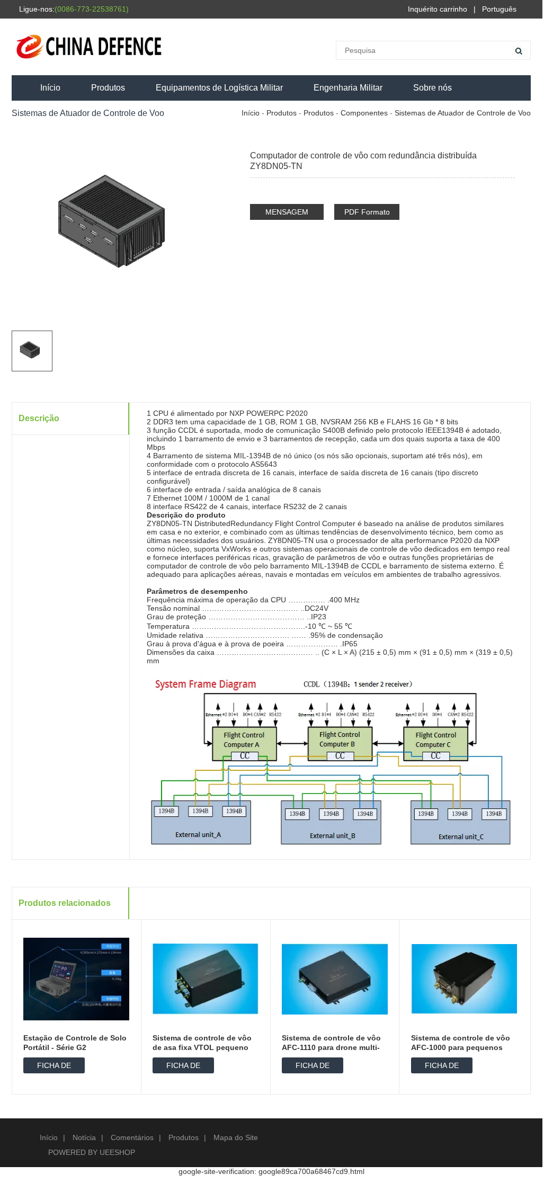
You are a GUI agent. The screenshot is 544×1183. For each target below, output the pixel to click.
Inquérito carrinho (437, 9)
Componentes (364, 113)
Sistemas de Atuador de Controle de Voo (463, 113)
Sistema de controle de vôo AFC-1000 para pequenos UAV (460, 1047)
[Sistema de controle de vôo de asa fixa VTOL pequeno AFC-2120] (205, 978)
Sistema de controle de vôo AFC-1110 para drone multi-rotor (331, 1047)
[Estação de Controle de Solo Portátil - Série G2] (76, 978)
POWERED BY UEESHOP (91, 1152)
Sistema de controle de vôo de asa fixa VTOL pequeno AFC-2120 (202, 1047)
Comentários (132, 1137)
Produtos (108, 87)
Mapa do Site (235, 1137)
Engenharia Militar (348, 87)
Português (499, 9)
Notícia (84, 1137)
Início (50, 87)
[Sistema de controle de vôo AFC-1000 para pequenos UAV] (492, 135)
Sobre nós (432, 87)
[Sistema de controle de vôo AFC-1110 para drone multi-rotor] (335, 978)
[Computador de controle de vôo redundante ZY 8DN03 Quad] (508, 135)
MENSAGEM (286, 212)
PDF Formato (367, 212)
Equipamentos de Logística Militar (219, 87)
